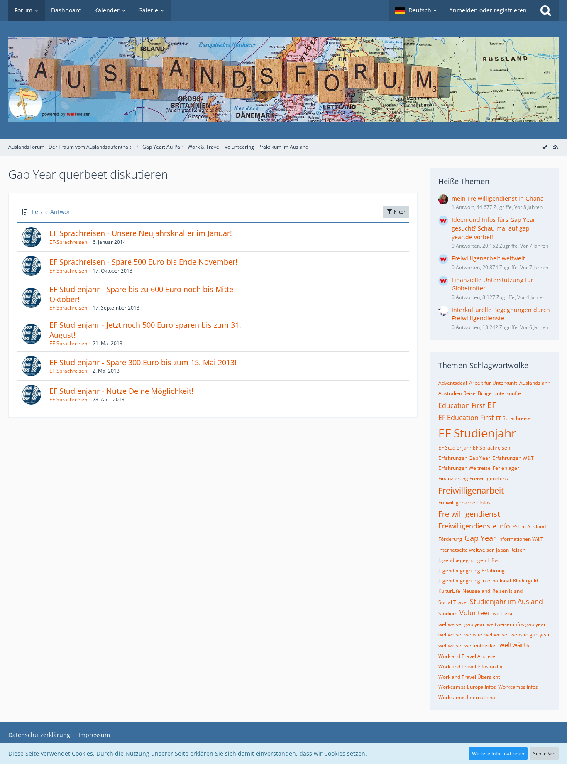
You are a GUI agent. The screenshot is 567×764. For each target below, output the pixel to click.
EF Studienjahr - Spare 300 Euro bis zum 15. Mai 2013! (143, 362)
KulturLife (449, 590)
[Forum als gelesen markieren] (544, 147)
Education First (461, 405)
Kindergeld (525, 580)
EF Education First (466, 417)
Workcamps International (467, 697)
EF (491, 404)
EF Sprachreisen (514, 418)
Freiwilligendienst (469, 514)
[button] (416, 10)
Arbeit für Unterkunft (493, 382)
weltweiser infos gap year (516, 624)
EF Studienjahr (477, 433)
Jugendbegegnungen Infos (468, 560)
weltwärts (514, 644)
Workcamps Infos (518, 686)
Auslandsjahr (534, 382)
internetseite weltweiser (466, 549)
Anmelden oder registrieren (488, 10)
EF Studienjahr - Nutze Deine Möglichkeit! (121, 391)
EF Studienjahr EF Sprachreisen (474, 447)
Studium (447, 613)
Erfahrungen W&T (513, 458)
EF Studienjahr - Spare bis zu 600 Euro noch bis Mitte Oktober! (141, 294)
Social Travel (453, 602)
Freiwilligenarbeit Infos (464, 502)
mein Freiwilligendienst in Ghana (498, 198)
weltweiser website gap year (517, 634)
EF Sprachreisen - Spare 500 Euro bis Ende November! (143, 262)
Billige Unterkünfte (499, 393)
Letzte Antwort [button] (52, 212)
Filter (399, 211)
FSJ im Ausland (529, 526)
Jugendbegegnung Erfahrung (471, 570)
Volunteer (475, 612)
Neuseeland (476, 590)
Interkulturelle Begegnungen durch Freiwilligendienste (501, 314)
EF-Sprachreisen (68, 242)
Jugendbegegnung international (474, 580)
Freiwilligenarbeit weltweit (488, 258)
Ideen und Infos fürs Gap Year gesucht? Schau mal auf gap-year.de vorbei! (493, 228)
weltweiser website (460, 634)
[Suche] (546, 10)
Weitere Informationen (498, 753)
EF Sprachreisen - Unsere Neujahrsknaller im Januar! (140, 233)
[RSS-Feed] (555, 147)
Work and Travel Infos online (471, 666)
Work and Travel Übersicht (469, 676)
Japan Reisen (510, 549)
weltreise (503, 613)
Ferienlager (506, 468)
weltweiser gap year (461, 624)
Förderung (450, 539)
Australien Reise (457, 393)
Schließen (544, 753)
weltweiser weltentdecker (467, 645)
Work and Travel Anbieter (467, 656)
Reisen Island (507, 590)
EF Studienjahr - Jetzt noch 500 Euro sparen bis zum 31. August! (145, 330)
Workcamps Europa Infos (467, 686)
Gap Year (480, 538)
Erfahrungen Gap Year (464, 458)
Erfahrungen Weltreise (464, 468)
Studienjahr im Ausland (506, 601)
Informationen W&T (520, 539)
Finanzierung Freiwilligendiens (473, 478)
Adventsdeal (452, 382)
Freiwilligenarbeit (471, 490)
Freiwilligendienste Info (474, 526)
